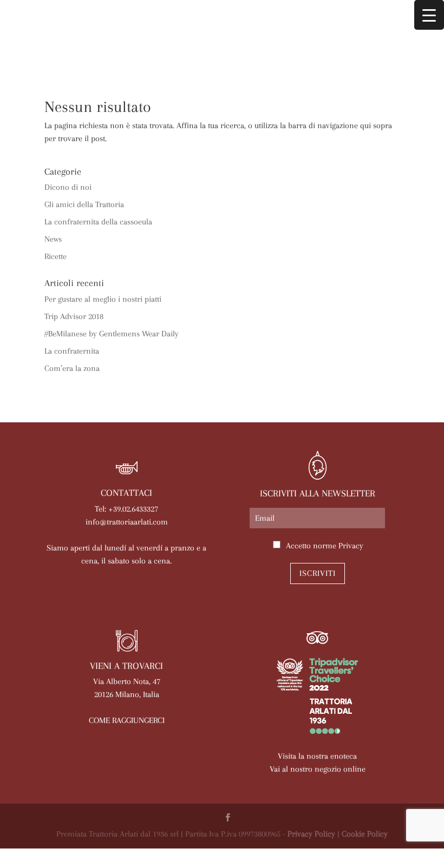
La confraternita (71, 351)
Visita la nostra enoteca (317, 756)
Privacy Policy (311, 834)
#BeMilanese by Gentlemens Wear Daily (111, 334)
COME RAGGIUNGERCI (127, 720)
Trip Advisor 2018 (73, 316)
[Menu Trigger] (429, 15)
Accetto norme (324, 545)
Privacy (350, 545)
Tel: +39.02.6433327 (126, 509)
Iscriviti (317, 573)
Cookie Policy (365, 834)
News (53, 239)
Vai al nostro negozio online (317, 769)
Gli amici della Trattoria (84, 204)
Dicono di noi (68, 187)
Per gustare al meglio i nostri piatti (102, 299)
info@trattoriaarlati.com (127, 522)
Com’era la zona (72, 368)
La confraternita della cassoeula (98, 222)
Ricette (55, 256)
